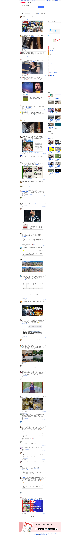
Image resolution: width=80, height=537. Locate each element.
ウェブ (20, 5)
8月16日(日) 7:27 (44, 363)
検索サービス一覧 (50, 533)
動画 (24, 5)
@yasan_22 (26, 418)
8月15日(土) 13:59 (44, 445)
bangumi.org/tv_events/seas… (32, 199)
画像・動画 (27, 13)
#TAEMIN (23, 426)
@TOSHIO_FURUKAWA (36, 152)
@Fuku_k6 (25, 298)
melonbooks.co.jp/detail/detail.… (26, 191)
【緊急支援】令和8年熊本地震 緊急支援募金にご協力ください (27, 0)
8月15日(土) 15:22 (44, 419)
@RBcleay (28, 94)
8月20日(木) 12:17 (44, 153)
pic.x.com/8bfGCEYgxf (25, 165)
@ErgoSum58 (30, 222)
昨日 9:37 (45, 109)
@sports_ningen (34, 108)
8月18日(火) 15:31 (44, 206)
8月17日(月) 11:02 (44, 299)
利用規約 (41, 533)
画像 (22, 5)
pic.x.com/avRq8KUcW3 (25, 380)
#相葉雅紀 (29, 186)
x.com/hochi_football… (25, 469)
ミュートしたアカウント (25, 533)
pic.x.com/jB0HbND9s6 (25, 19)
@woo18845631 (26, 494)
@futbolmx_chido (30, 178)
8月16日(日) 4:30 (44, 376)
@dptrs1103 (25, 256)
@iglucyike (25, 205)
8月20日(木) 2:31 (44, 179)
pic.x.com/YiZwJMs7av (36, 397)
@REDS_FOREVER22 (28, 56)
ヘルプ (49, 0)
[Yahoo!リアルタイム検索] (25, 2)
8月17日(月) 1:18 (44, 337)
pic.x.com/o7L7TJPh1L (32, 120)
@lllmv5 (34, 244)
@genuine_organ (29, 49)
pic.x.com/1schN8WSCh (33, 61)
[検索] (59, 0)
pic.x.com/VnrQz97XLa (25, 323)
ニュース (31, 5)
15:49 (45, 50)
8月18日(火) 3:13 (44, 245)
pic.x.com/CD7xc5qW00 (25, 349)
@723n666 (25, 336)
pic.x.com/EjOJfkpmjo (33, 36)
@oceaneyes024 (26, 454)
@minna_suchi (27, 449)
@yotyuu (26, 362)
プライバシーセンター (37, 533)
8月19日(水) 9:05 (44, 195)
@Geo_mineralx (28, 410)
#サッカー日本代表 (36, 468)
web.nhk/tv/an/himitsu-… (34, 186)
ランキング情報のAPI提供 (36, 534)
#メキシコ (37, 164)
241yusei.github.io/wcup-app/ (28, 107)
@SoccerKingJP (30, 250)
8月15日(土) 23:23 (44, 411)
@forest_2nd (25, 413)
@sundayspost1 (30, 74)
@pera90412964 (26, 375)
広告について (44, 533)
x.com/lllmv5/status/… (25, 236)
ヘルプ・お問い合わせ (55, 533)
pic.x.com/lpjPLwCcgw (25, 279)
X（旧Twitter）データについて (43, 534)
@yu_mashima (26, 111)
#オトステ (35, 203)
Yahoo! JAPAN (46, 0)
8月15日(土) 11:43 (44, 459)
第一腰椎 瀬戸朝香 (57, 0)
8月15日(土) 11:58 (44, 450)
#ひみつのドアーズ (25, 186)
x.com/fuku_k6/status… (31, 279)
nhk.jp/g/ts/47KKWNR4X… (30, 114)
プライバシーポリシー (31, 533)
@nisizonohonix (31, 194)
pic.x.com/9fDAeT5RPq (31, 139)
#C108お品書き (33, 499)
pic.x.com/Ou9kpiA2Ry (39, 499)
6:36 (45, 75)
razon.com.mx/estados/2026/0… (31, 417)
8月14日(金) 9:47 (44, 513)
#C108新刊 (29, 499)
